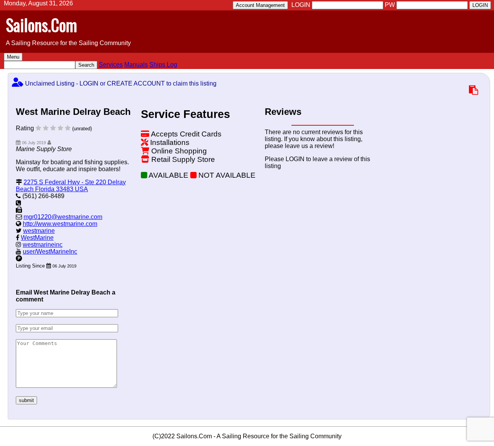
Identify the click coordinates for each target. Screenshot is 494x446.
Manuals (136, 64)
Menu (13, 57)
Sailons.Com (41, 25)
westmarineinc (43, 244)
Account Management (260, 5)
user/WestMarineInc (50, 251)
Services (111, 64)
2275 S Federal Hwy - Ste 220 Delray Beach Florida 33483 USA (71, 185)
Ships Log (163, 64)
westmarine (39, 230)
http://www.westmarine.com (60, 223)
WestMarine (37, 237)
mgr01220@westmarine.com (63, 217)
